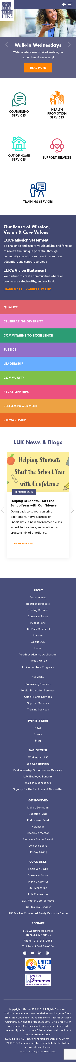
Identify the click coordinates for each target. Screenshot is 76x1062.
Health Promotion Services (38, 690)
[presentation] (6, 46)
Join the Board (38, 846)
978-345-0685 (43, 941)
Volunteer (38, 827)
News (38, 728)
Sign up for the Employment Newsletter (38, 789)
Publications (38, 623)
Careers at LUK (38, 289)
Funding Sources (38, 610)
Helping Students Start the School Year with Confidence (34, 504)
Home (38, 648)
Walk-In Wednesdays (38, 783)
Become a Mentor (38, 833)
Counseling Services (38, 684)
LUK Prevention (38, 894)
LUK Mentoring (38, 888)
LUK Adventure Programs (38, 667)
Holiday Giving (38, 852)
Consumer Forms (38, 616)
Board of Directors (38, 604)
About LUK (38, 642)
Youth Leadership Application (38, 655)
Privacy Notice (38, 661)
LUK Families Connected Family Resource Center (38, 913)
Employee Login (38, 869)
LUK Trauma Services (38, 907)
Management (38, 597)
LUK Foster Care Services (38, 901)
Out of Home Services (38, 697)
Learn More (13, 289)
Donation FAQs (38, 814)
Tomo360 (49, 1052)
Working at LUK (38, 757)
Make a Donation (38, 808)
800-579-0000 (44, 946)
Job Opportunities (38, 764)
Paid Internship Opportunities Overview (38, 770)
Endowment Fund (38, 820)
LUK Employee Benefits (38, 777)
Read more (38, 68)
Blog (38, 741)
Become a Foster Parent (38, 839)
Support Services (38, 703)
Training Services (38, 710)
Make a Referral (38, 882)
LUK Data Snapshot (38, 629)
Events (38, 734)
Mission (38, 635)
